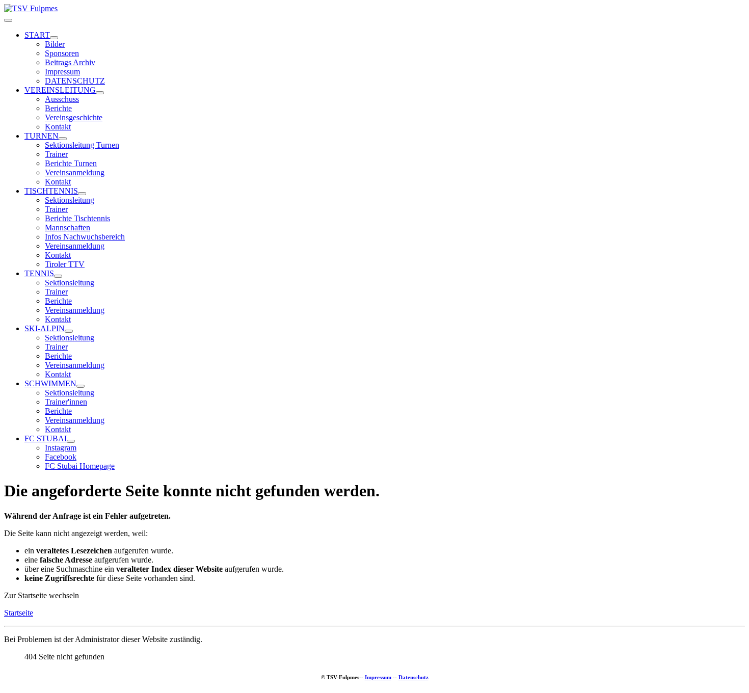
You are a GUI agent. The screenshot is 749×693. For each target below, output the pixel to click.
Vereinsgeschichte (73, 117)
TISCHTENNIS (51, 190)
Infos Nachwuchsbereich (85, 236)
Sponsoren (62, 53)
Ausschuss (62, 99)
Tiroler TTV (65, 264)
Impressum (62, 71)
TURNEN (41, 135)
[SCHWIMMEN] (80, 386)
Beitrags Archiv (70, 62)
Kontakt (58, 126)
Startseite (18, 612)
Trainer (56, 154)
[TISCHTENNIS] (82, 193)
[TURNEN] (63, 138)
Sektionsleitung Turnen (82, 145)
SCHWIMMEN (50, 383)
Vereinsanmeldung (74, 172)
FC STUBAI (45, 438)
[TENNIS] (58, 276)
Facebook (60, 456)
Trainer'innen (66, 401)
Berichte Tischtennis (77, 218)
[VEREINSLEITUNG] (100, 92)
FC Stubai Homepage (80, 466)
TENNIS (39, 273)
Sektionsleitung (69, 200)
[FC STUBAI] (71, 441)
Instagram (60, 447)
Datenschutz (413, 677)
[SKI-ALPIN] (69, 331)
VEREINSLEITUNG (60, 90)
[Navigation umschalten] (8, 20)
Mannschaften (67, 227)
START (37, 35)
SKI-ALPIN (44, 328)
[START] (54, 37)
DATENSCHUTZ (75, 80)
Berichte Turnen (71, 163)
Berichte (58, 108)
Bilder (55, 44)
